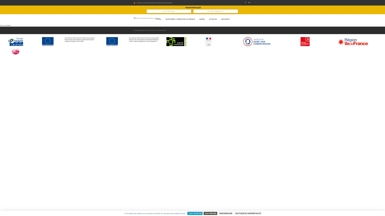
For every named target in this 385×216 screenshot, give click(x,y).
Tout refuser (210, 213)
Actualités (213, 19)
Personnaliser (225, 213)
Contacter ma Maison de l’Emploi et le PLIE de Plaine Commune (154, 3)
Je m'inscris (169, 11)
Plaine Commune (146, 30)
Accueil (158, 19)
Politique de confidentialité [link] (248, 213)
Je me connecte (215, 11)
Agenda (202, 19)
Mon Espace (225, 19)
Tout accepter (195, 213)
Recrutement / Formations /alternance (180, 19)
